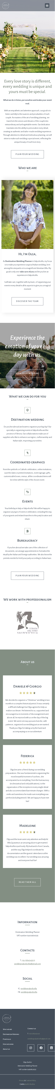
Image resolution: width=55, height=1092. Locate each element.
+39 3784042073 (28, 960)
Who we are (7, 1029)
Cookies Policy (31, 1080)
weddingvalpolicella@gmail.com (27, 964)
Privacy (21, 1080)
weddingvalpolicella (29, 988)
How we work (8, 1044)
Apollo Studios (30, 1084)
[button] (47, 5)
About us (6, 1049)
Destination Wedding (11, 1034)
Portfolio (7, 1039)
